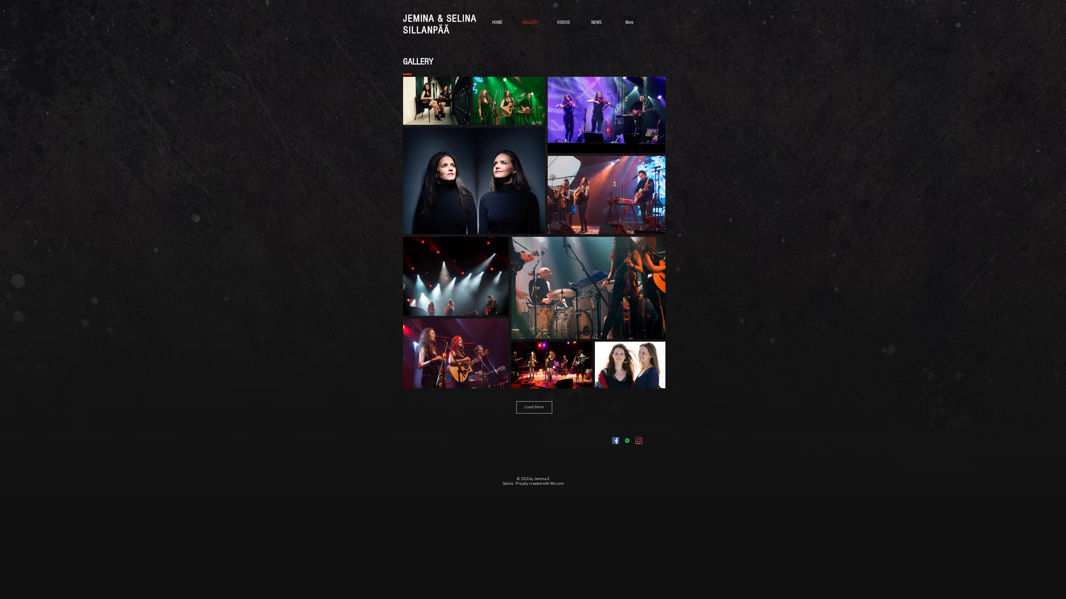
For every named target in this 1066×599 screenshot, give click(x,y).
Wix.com (557, 483)
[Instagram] (638, 440)
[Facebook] (615, 440)
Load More (534, 407)
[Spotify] (627, 440)
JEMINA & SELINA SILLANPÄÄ (440, 24)
